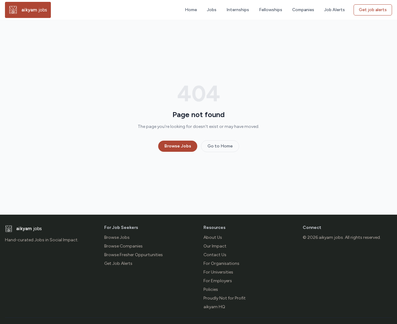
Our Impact (214, 246)
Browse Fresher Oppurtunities (133, 254)
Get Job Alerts (118, 263)
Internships (237, 9)
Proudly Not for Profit (224, 298)
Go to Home (220, 146)
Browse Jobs (177, 146)
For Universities (218, 272)
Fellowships (270, 9)
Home (191, 9)
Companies (303, 9)
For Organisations (221, 263)
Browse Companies (123, 246)
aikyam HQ (214, 306)
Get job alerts (373, 9)
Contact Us (214, 254)
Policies (210, 289)
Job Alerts (334, 9)
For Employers (217, 280)
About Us (212, 237)
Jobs (211, 9)
